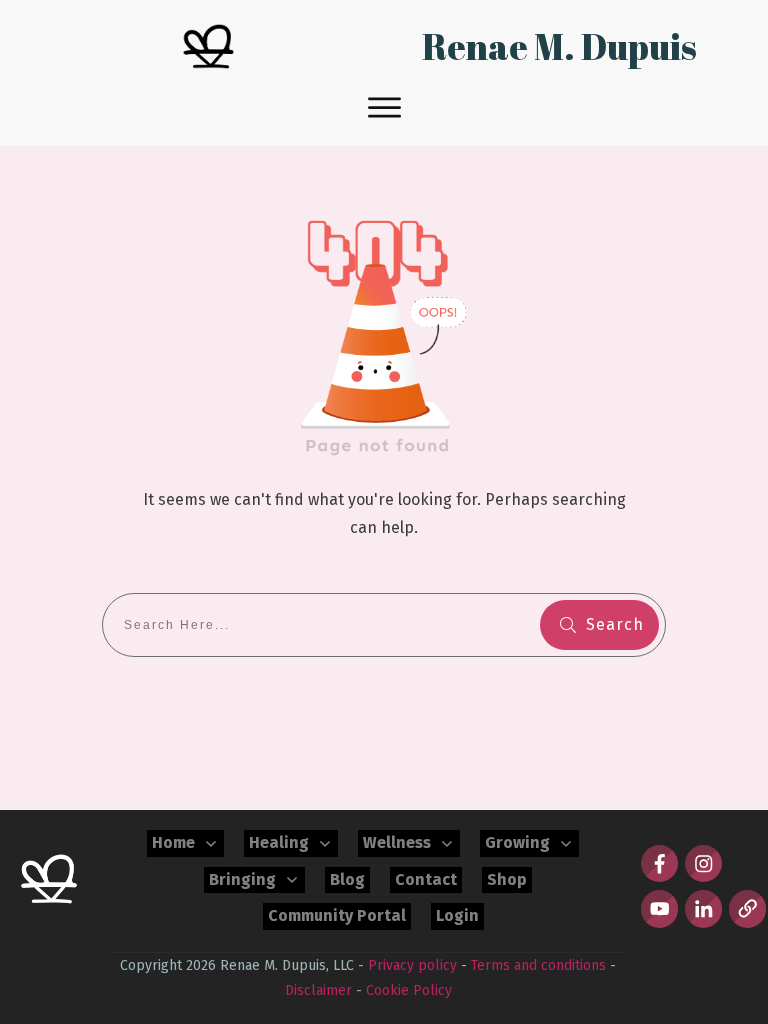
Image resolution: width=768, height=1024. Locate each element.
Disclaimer (318, 990)
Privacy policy (412, 965)
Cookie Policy (409, 990)
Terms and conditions (538, 965)
